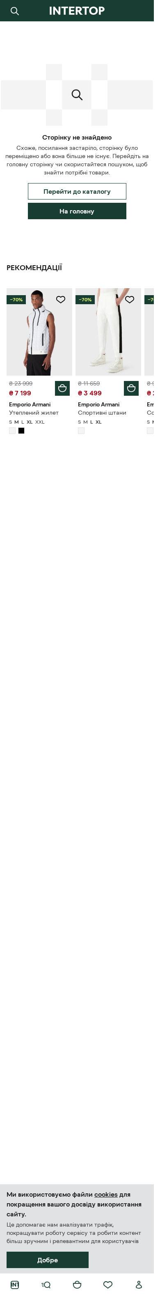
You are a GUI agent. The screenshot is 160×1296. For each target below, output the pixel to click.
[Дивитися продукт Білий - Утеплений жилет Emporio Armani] (39, 332)
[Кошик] (77, 1285)
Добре (47, 1260)
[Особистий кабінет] (139, 1285)
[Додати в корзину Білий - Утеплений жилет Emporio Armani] (62, 388)
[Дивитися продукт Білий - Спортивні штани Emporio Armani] (108, 332)
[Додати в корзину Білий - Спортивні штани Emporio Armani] (131, 388)
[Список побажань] (108, 1285)
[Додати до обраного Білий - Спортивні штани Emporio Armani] (129, 299)
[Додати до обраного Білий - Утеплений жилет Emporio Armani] (61, 299)
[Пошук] (15, 10)
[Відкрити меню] (46, 1285)
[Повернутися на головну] (77, 11)
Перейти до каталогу (77, 191)
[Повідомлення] (139, 10)
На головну (76, 211)
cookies (106, 1194)
